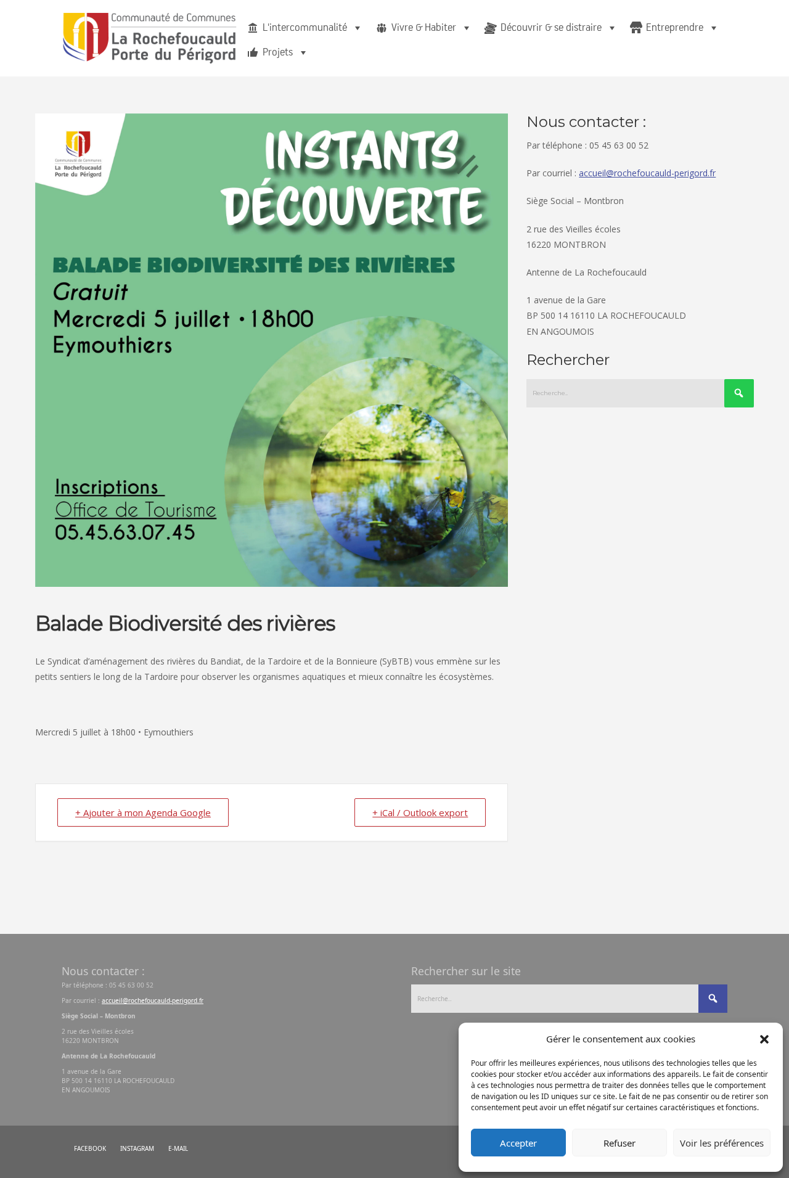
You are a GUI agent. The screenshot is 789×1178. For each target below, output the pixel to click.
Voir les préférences (722, 1143)
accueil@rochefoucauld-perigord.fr (647, 173)
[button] (764, 1039)
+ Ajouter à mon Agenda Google (143, 812)
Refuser (619, 1143)
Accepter (518, 1143)
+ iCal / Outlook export (420, 812)
